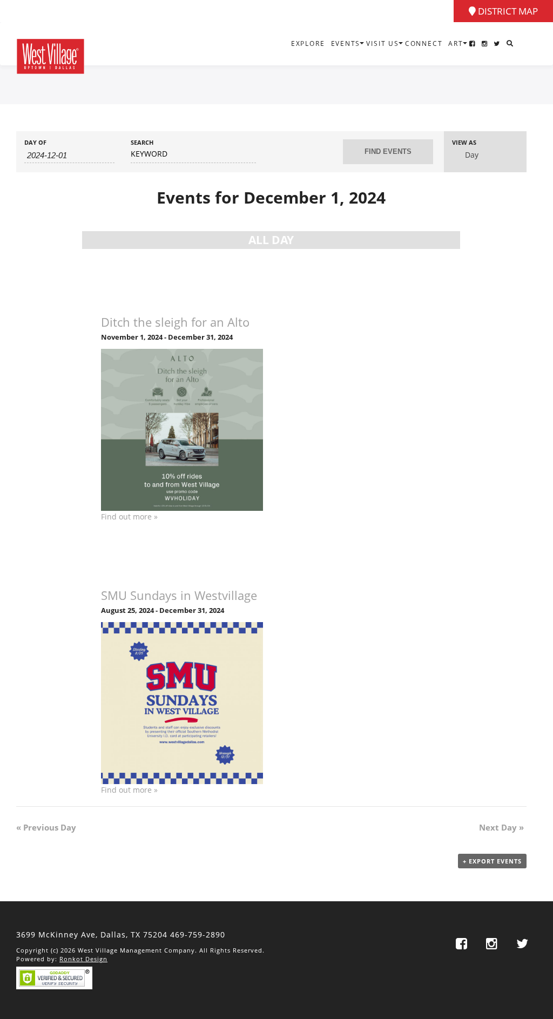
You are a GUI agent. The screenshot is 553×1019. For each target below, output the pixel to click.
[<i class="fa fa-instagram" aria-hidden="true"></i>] (485, 44)
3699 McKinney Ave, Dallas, (91, 934)
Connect (424, 43)
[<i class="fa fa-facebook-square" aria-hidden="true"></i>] (472, 44)
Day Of (35, 142)
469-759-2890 (197, 934)
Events (346, 43)
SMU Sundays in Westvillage (179, 595)
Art (455, 43)
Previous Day (46, 827)
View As (464, 142)
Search (142, 142)
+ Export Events (492, 861)
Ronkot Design (83, 959)
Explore (308, 43)
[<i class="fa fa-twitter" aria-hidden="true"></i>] (497, 44)
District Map (507, 11)
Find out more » (129, 516)
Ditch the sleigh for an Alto (175, 322)
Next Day (501, 827)
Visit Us (382, 43)
